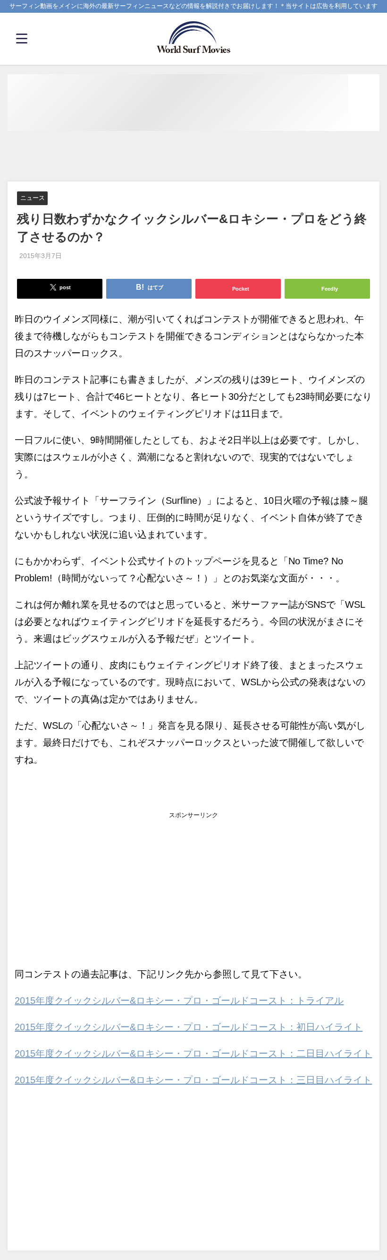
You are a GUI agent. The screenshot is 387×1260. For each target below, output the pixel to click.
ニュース (32, 198)
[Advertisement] (193, 157)
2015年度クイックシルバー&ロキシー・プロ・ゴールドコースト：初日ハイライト (188, 1027)
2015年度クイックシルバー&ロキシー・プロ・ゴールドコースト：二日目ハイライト (193, 1053)
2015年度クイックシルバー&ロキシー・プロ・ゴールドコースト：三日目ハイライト (193, 1080)
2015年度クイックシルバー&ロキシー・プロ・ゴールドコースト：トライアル (179, 1000)
